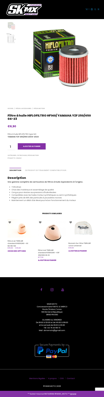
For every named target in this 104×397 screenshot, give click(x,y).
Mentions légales (37, 378)
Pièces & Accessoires (23, 108)
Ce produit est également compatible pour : (46, 170)
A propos (52, 378)
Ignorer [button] (73, 394)
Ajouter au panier (31, 146)
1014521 (18, 158)
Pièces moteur (39, 108)
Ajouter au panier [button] (47, 260)
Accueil (10, 108)
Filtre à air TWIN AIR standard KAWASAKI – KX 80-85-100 (18, 243)
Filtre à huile (22, 155)
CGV (62, 378)
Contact (71, 378)
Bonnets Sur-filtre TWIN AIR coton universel (79, 244)
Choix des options (17, 251)
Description (15, 170)
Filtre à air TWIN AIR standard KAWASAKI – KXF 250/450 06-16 (48, 252)
